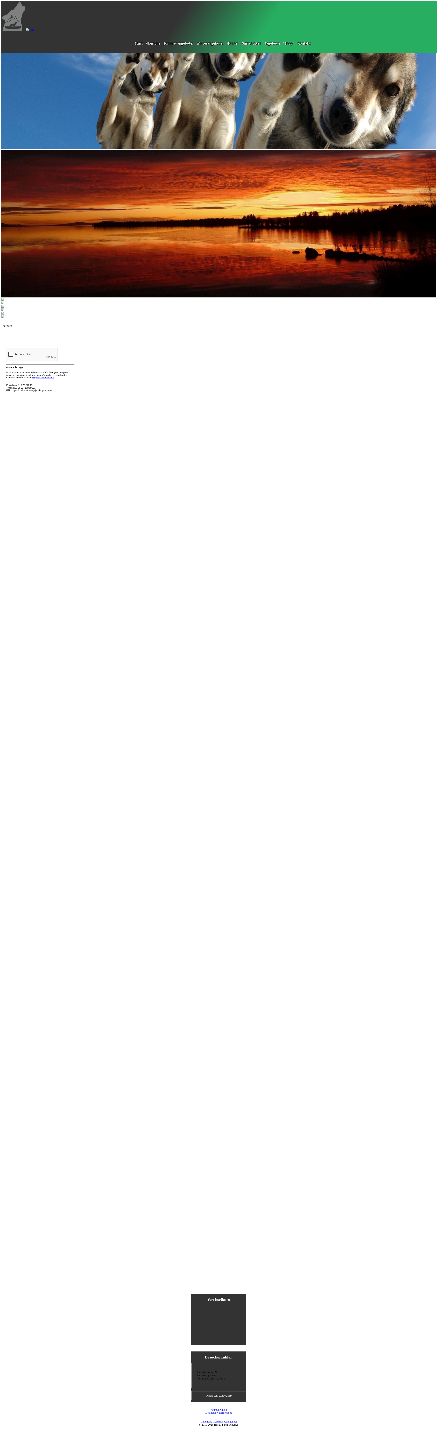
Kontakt (304, 43)
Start (139, 43)
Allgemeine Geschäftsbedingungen (218, 1421)
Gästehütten (251, 43)
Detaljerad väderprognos (218, 1412)
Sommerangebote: (178, 43)
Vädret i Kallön (218, 1409)
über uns (153, 43)
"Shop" (288, 43)
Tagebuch (272, 43)
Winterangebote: (209, 43)
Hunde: (232, 43)
